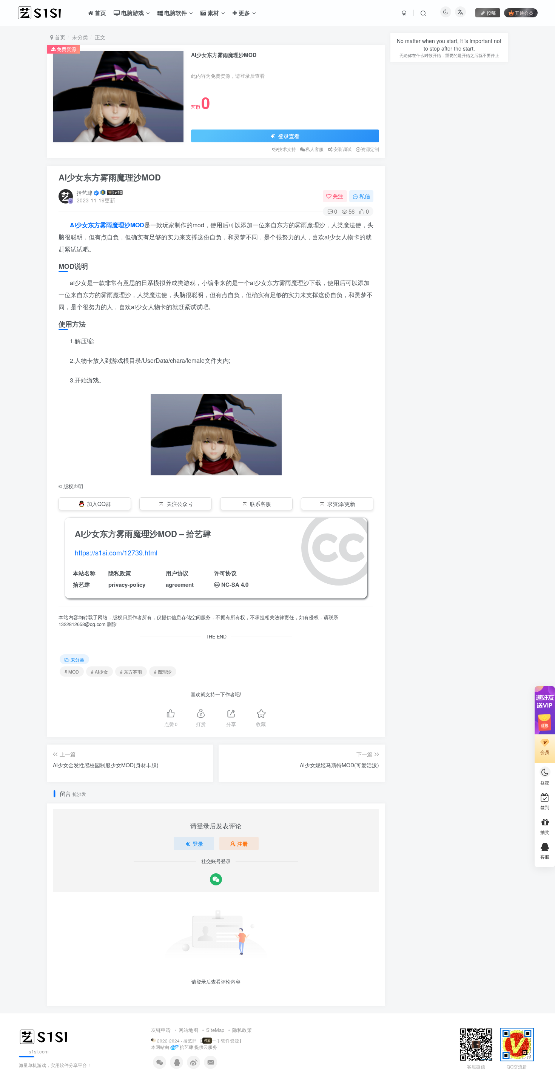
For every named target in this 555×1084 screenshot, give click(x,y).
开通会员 (524, 12)
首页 (59, 37)
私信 (364, 196)
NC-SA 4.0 (234, 584)
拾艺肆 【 (192, 1041)
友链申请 (161, 1029)
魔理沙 (121, 225)
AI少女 (79, 225)
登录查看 (288, 136)
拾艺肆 (84, 192)
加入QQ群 (99, 503)
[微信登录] (216, 879)
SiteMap (215, 1029)
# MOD (72, 671)
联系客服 (260, 503)
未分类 (80, 37)
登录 (198, 843)
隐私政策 (242, 1029)
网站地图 (188, 1029)
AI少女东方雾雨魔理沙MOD (110, 177)
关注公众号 (179, 503)
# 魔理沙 (162, 671)
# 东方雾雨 (131, 671)
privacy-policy (126, 584)
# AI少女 (99, 671)
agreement (180, 584)
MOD (137, 225)
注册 (242, 843)
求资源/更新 (341, 503)
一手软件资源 (225, 1041)
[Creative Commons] (217, 584)
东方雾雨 (100, 225)
